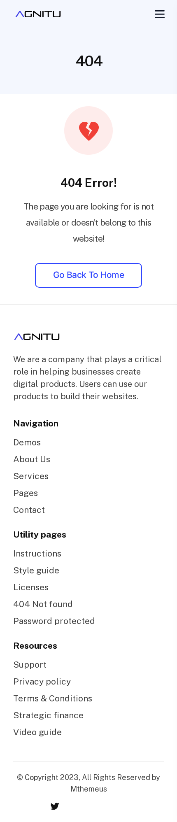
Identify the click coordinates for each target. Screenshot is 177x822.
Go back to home (88, 275)
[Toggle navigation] (159, 14)
